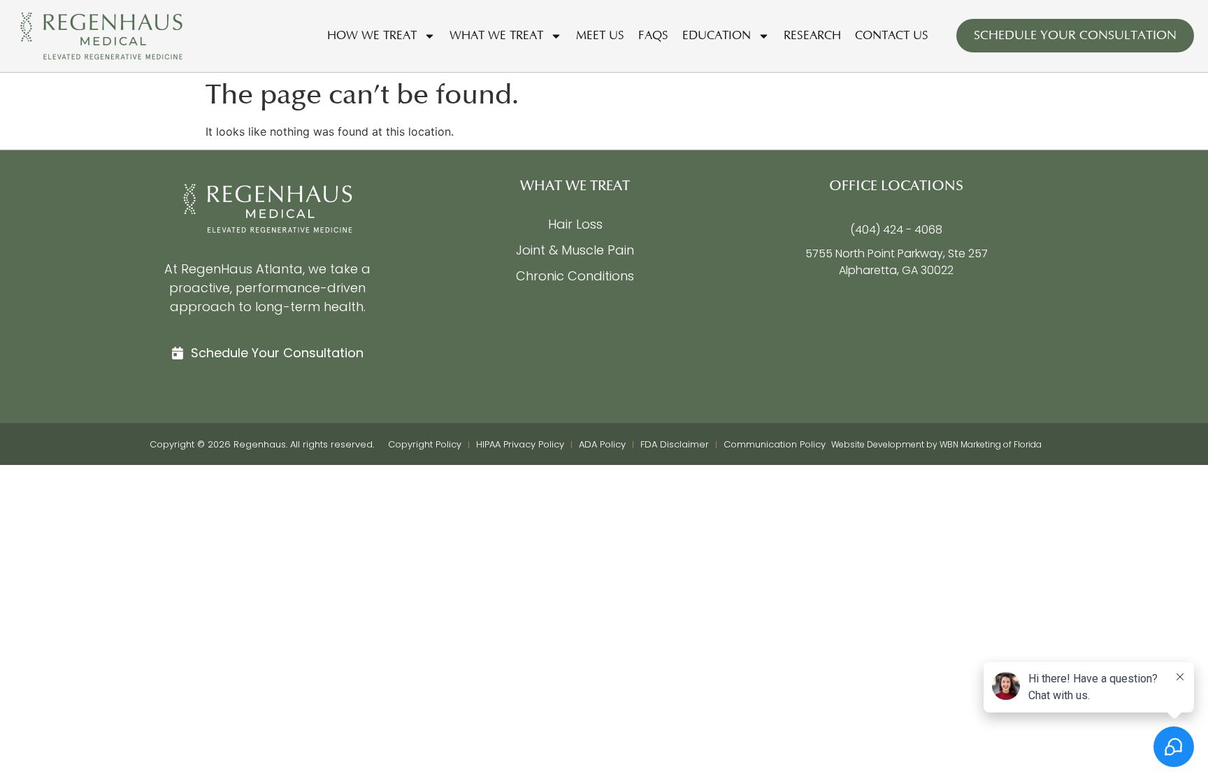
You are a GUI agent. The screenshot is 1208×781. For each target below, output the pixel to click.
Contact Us (891, 35)
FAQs (653, 35)
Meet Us (600, 35)
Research (812, 35)
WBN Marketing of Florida (991, 444)
